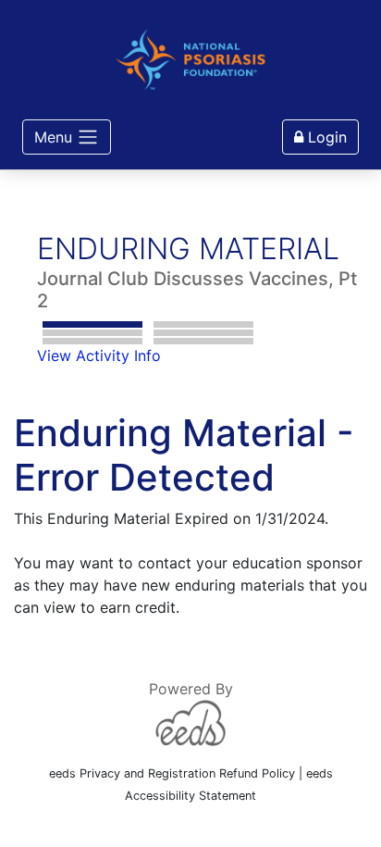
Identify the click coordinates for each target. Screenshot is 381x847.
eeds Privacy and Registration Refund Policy (172, 773)
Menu (53, 137)
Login (325, 137)
